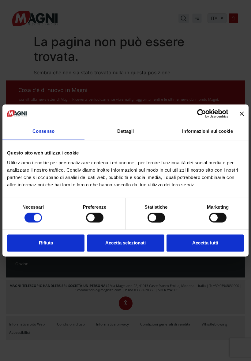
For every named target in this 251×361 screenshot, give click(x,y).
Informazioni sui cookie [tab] (207, 131)
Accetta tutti (205, 242)
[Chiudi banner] (242, 113)
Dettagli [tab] (125, 131)
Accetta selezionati (125, 242)
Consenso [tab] (43, 131)
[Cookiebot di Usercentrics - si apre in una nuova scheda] (201, 113)
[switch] (94, 218)
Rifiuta (46, 242)
